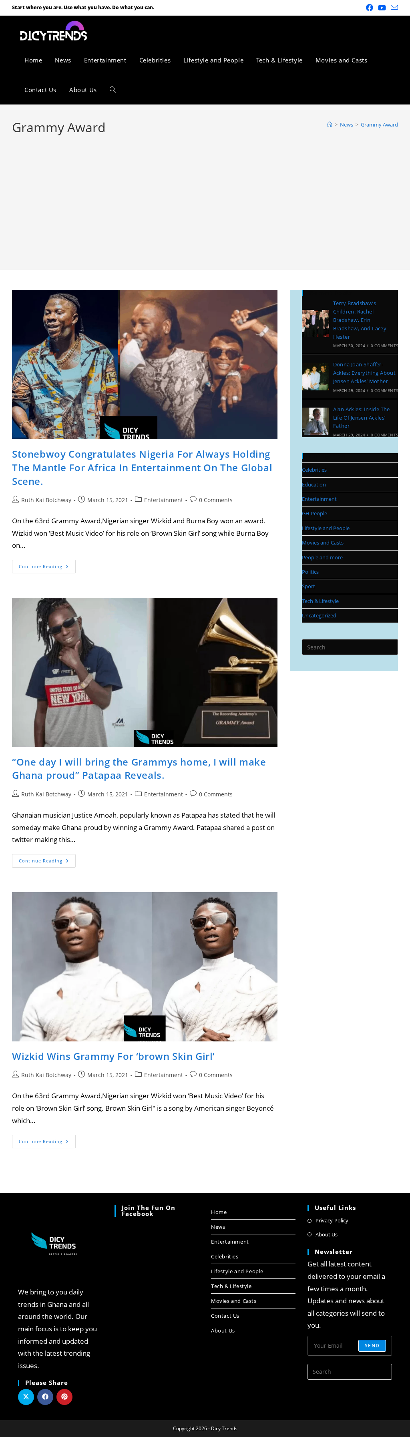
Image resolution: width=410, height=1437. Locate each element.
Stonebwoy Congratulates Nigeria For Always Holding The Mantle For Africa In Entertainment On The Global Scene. (142, 467)
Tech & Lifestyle (320, 601)
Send (372, 1345)
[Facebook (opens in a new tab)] (370, 8)
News (218, 1226)
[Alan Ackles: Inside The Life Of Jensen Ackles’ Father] (315, 421)
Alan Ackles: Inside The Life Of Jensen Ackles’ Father (361, 418)
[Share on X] (26, 1397)
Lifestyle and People (326, 528)
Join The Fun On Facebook (148, 1211)
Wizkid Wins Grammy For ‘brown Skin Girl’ (113, 1056)
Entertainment (163, 500)
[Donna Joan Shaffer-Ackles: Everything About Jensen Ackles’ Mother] (315, 376)
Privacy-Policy (332, 1220)
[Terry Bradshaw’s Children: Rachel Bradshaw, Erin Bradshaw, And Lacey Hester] (315, 323)
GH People (314, 513)
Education (314, 484)
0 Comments (216, 500)
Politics (310, 571)
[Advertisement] (205, 196)
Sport (308, 586)
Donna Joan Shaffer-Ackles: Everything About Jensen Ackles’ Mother (364, 373)
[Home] (329, 124)
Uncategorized (319, 615)
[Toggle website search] (112, 90)
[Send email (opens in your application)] (393, 8)
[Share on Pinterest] (64, 1397)
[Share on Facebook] (45, 1397)
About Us (223, 1330)
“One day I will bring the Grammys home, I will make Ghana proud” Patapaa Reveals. (139, 768)
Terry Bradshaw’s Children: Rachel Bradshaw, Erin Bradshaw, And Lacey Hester (360, 319)
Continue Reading (47, 564)
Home (219, 1212)
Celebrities (314, 469)
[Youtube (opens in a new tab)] (382, 8)
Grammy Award (379, 124)
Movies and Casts (323, 542)
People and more (322, 557)
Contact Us (225, 1315)
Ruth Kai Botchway (46, 500)
